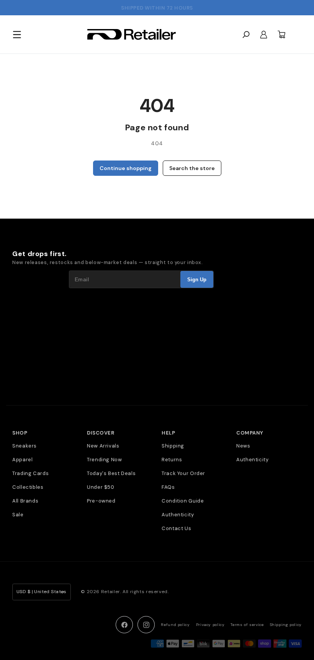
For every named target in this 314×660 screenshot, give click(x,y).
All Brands (25, 501)
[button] (17, 34)
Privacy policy (210, 624)
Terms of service (247, 624)
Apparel (22, 459)
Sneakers (24, 446)
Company (249, 433)
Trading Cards (30, 473)
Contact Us (176, 528)
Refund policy (175, 624)
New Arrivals (103, 446)
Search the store (192, 168)
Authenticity (178, 514)
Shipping (173, 446)
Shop (19, 433)
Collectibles (28, 487)
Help (168, 433)
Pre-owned (101, 501)
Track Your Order (183, 473)
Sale (18, 514)
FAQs (168, 487)
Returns (172, 459)
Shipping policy (286, 624)
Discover (100, 433)
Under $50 (100, 487)
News (243, 446)
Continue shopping (126, 168)
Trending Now (104, 459)
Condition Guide (183, 501)
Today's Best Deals (111, 473)
